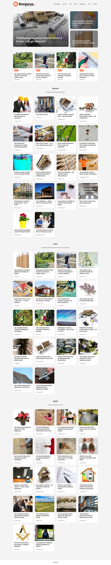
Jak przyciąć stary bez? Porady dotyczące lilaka (86, 299)
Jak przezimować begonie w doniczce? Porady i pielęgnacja (22, 429)
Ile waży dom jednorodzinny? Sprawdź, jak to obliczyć (44, 299)
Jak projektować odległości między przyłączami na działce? (44, 544)
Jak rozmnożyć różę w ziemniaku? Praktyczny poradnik (64, 75)
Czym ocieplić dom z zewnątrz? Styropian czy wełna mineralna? (65, 300)
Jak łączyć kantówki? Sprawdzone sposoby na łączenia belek (21, 358)
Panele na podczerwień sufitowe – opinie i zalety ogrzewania (21, 486)
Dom (16, 70)
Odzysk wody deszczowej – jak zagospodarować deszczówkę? (66, 358)
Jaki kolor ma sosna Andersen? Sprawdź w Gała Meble (87, 457)
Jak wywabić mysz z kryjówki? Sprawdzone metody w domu (86, 271)
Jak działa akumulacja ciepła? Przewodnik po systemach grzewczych (86, 486)
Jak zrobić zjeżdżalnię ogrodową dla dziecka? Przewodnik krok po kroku (43, 429)
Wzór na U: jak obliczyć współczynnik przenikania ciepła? (65, 486)
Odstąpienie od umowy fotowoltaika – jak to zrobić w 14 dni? (66, 329)
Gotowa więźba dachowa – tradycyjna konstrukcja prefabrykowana (44, 174)
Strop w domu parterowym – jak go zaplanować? (88, 202)
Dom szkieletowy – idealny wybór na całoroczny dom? (44, 202)
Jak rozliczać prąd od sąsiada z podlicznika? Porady (42, 515)
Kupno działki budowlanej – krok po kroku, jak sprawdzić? (66, 145)
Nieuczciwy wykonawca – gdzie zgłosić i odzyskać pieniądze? (22, 544)
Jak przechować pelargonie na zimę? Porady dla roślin (22, 231)
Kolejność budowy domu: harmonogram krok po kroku (44, 357)
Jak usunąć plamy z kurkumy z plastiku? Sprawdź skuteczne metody (82, 23)
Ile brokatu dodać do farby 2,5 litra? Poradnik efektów (22, 173)
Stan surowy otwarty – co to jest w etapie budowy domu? (44, 144)
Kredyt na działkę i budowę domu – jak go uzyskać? (66, 115)
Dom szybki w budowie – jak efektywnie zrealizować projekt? (44, 486)
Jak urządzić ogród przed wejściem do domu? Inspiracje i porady (86, 358)
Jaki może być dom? (42, 114)
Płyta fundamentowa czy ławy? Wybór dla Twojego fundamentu (65, 457)
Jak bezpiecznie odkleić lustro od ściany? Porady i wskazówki (87, 75)
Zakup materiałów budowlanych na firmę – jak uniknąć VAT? (87, 116)
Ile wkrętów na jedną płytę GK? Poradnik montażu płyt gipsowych (87, 145)
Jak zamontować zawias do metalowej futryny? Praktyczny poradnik (44, 387)
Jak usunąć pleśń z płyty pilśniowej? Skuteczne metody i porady (65, 515)
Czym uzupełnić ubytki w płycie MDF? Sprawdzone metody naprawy (21, 515)
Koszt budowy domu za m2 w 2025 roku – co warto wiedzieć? (22, 300)
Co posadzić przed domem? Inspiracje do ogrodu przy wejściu (66, 429)
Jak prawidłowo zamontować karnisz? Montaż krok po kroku (85, 515)
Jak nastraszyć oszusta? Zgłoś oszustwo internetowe (88, 173)
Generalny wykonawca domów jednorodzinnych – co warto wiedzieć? (44, 75)
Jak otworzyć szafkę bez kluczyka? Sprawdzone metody (43, 457)
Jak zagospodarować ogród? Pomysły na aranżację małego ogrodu (22, 75)
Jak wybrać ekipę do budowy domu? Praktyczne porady (44, 231)
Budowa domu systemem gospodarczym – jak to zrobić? (21, 202)
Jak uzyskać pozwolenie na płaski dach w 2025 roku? (22, 386)
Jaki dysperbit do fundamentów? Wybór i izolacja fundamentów (21, 145)
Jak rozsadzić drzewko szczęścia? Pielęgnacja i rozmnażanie (21, 329)
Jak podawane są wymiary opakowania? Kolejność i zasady (83, 42)
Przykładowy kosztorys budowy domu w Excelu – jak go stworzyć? (39, 40)
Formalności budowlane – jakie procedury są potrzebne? (22, 116)
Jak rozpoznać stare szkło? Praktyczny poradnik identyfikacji (22, 457)
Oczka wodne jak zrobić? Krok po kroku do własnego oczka (87, 429)
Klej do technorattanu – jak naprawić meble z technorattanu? (66, 174)
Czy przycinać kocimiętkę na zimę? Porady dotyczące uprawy (66, 202)
